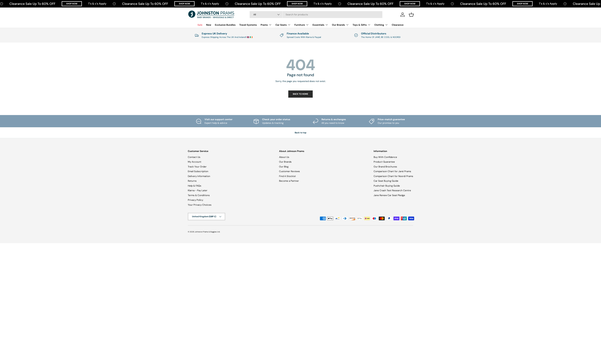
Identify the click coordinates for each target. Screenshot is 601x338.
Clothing (379, 24)
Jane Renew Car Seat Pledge (389, 195)
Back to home (300, 94)
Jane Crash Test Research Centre (392, 190)
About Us (284, 157)
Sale (200, 24)
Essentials (318, 24)
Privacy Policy (195, 200)
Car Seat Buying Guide (386, 180)
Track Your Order (197, 166)
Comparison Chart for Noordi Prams (393, 176)
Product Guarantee (384, 161)
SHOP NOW (71, 3)
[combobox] (316, 14)
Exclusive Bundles (225, 24)
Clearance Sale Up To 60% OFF (32, 4)
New (208, 24)
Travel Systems (248, 24)
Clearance (397, 24)
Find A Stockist (287, 176)
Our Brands (338, 24)
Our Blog (283, 166)
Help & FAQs (194, 185)
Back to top (300, 132)
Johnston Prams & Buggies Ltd (207, 232)
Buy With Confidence (385, 157)
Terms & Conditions (199, 195)
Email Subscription (198, 171)
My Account (194, 161)
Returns (192, 180)
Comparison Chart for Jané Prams (392, 171)
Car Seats (281, 24)
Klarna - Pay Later (197, 190)
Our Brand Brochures (385, 166)
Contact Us (194, 157)
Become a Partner (289, 180)
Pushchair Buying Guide (387, 185)
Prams (264, 24)
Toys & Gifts (360, 24)
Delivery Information (199, 176)
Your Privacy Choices (199, 204)
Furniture (299, 24)
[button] (411, 14)
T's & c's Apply (97, 3)
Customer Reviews (289, 171)
